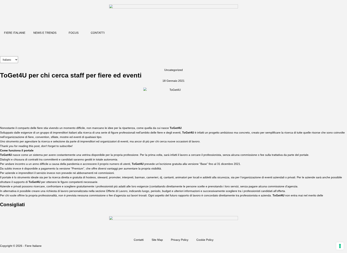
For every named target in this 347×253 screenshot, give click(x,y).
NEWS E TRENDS (44, 32)
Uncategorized (173, 69)
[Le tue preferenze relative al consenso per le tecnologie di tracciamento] (340, 246)
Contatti (139, 239)
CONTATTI (98, 32)
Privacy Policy (179, 239)
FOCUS (74, 32)
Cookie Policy (204, 239)
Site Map (157, 239)
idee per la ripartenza (121, 128)
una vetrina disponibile (90, 154)
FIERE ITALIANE (14, 32)
